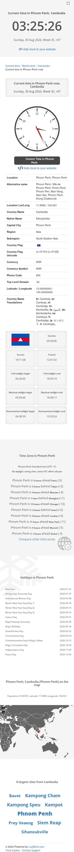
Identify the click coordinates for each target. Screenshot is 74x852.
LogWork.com (36, 846)
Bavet (15, 795)
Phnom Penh (34, 813)
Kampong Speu (23, 805)
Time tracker (12, 850)
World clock (28, 66)
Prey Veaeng (21, 822)
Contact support (31, 850)
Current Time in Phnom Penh (40, 160)
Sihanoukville (34, 831)
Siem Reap (49, 822)
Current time (12, 66)
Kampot (54, 805)
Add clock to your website (39, 49)
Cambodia (43, 66)
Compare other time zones (37, 539)
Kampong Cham (43, 795)
